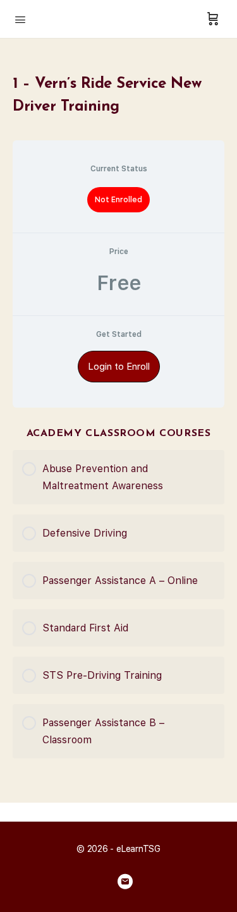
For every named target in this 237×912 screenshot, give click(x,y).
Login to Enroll (119, 366)
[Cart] (213, 19)
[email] (125, 881)
